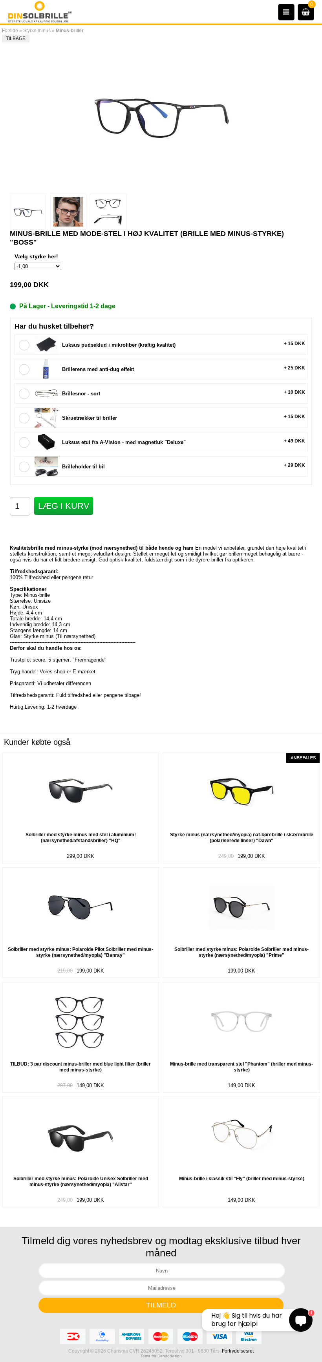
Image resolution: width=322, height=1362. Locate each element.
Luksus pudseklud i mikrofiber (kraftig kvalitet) (119, 345)
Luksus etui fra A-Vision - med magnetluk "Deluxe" (124, 442)
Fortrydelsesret (238, 1351)
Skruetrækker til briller (89, 418)
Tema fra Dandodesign (161, 1356)
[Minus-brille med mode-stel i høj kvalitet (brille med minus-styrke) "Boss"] (28, 212)
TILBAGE (16, 38)
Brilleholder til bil (83, 467)
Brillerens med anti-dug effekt (98, 369)
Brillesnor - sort (81, 394)
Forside (10, 30)
